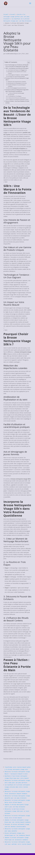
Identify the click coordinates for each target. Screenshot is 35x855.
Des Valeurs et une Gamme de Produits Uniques (17, 72)
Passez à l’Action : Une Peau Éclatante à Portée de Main (17, 102)
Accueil (5, 14)
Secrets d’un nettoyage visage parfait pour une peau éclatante (16, 17)
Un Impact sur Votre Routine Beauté (16, 76)
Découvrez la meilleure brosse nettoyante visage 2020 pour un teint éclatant (17, 811)
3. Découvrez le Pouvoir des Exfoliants (17, 98)
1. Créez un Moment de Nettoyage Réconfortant (16, 93)
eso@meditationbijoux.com (13, 53)
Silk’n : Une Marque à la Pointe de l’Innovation (17, 68)
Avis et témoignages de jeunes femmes (17, 88)
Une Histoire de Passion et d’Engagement (17, 70)
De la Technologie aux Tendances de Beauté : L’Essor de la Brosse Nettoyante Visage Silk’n (17, 65)
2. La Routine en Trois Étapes (14, 96)
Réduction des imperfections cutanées (17, 81)
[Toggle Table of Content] (28, 62)
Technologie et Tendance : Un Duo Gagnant (18, 74)
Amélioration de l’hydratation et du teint (17, 83)
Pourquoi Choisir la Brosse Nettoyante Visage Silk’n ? (17, 79)
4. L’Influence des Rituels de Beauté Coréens (18, 99)
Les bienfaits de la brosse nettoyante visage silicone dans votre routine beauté (17, 787)
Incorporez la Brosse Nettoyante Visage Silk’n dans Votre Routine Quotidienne (17, 90)
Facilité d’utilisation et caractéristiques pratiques (16, 85)
